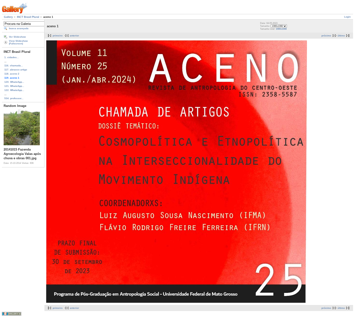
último (341, 35)
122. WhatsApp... (14, 90)
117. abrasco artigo (15, 69)
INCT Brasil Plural (28, 16)
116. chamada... (13, 65)
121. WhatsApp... (14, 86)
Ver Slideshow (17, 36)
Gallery (8, 16)
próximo (326, 35)
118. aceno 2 (11, 73)
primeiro (58, 35)
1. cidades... (11, 57)
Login (347, 16)
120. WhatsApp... (14, 82)
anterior (74, 35)
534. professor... (13, 98)
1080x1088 (281, 29)
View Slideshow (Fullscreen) (18, 42)
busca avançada (18, 28)
